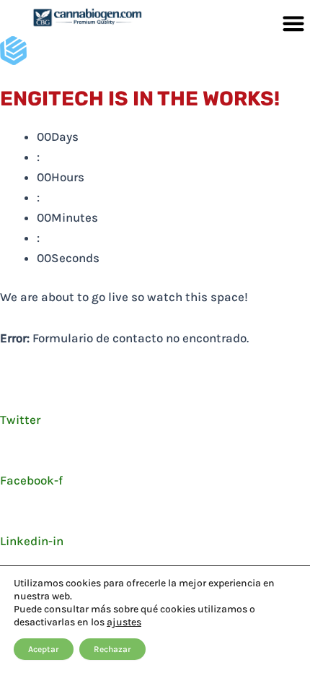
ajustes (124, 622)
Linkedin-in (31, 541)
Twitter (20, 419)
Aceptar (43, 649)
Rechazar (112, 649)
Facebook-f (31, 480)
